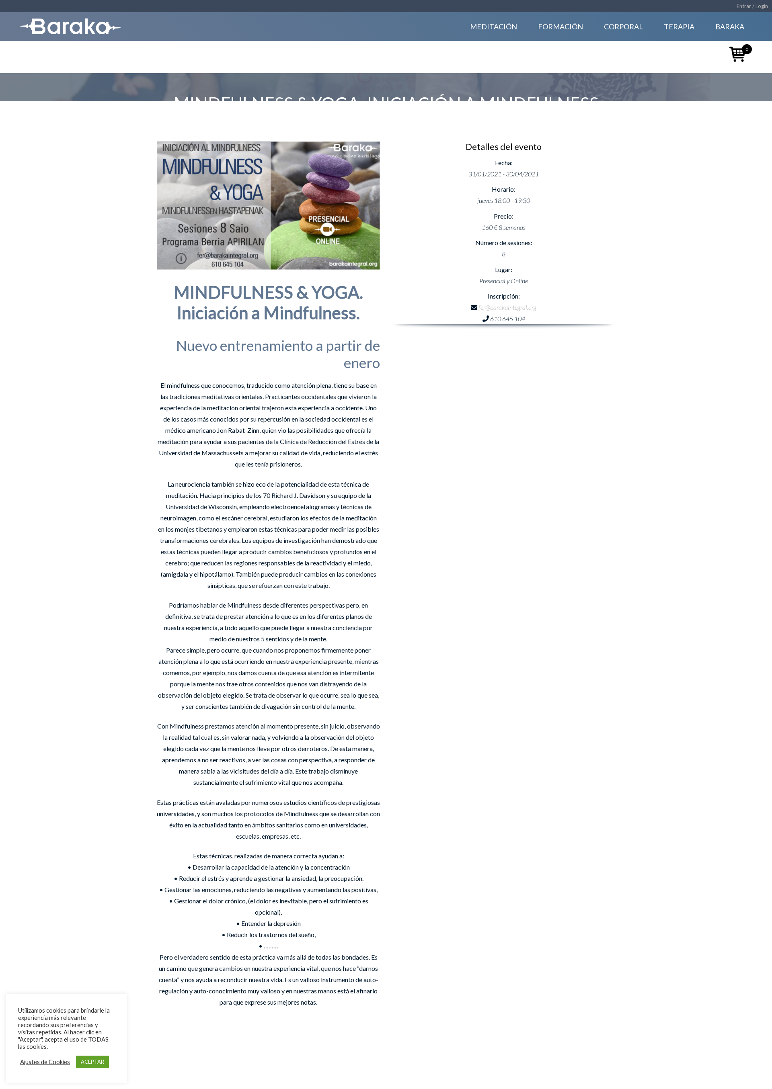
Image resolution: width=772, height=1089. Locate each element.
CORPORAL (623, 26)
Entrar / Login (752, 6)
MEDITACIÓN (493, 26)
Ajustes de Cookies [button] (45, 1061)
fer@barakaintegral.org (507, 307)
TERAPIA (679, 26)
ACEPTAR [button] (92, 1061)
